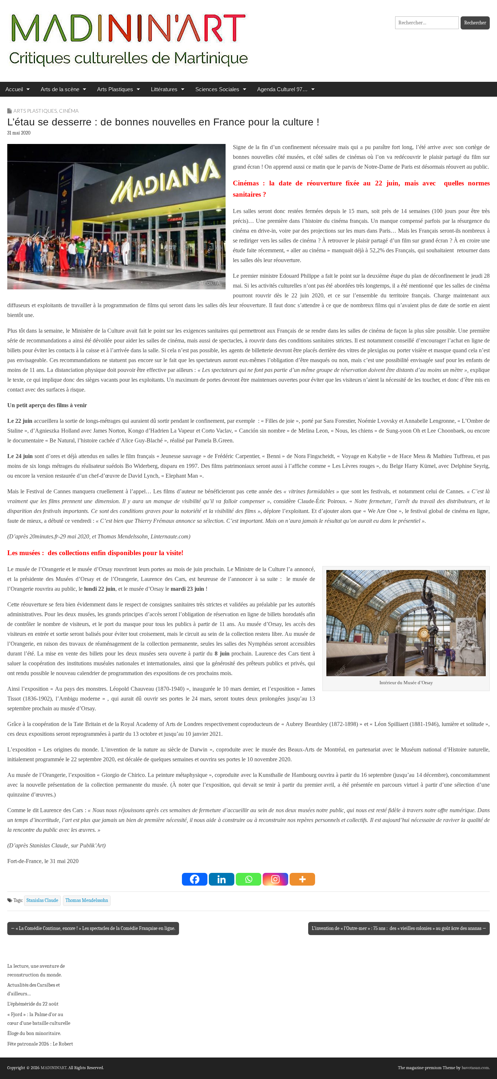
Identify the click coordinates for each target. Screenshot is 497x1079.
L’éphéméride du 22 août (33, 1004)
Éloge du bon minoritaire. (34, 1033)
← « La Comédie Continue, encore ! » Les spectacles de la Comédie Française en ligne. (93, 928)
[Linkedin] (221, 879)
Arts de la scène (60, 89)
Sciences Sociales (217, 89)
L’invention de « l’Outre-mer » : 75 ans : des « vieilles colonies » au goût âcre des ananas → (399, 928)
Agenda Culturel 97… (282, 89)
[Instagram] (275, 879)
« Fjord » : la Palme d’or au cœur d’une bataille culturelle (38, 1018)
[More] (302, 879)
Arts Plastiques (115, 89)
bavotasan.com (475, 1067)
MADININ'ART (54, 1067)
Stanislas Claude (42, 900)
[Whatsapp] (248, 879)
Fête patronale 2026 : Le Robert (40, 1044)
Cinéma (69, 111)
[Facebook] (194, 879)
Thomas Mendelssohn (86, 900)
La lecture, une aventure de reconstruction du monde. (36, 970)
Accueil (14, 89)
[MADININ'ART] (128, 35)
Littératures (164, 89)
